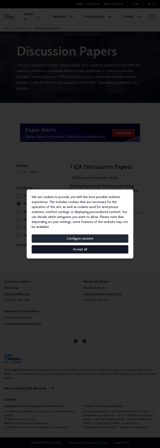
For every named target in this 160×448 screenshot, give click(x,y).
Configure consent (80, 238)
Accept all (80, 249)
